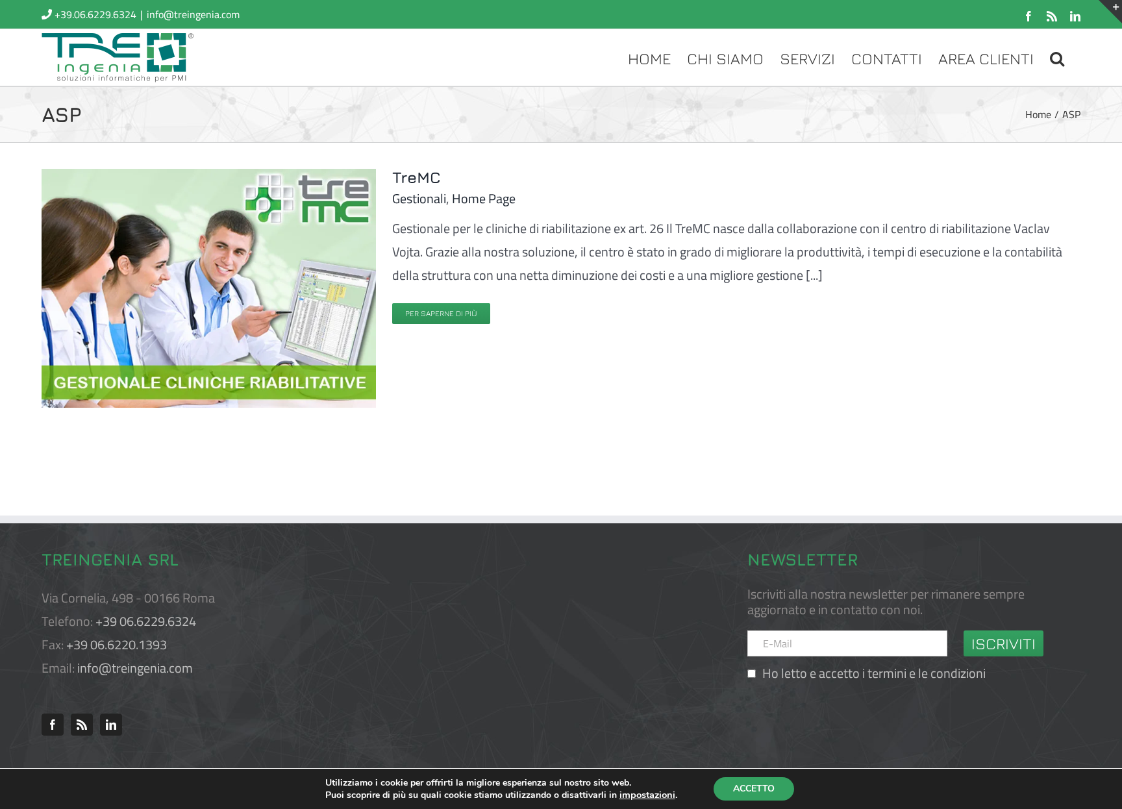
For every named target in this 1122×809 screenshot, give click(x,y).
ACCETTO (754, 788)
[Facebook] (53, 725)
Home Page (484, 198)
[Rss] (82, 725)
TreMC (416, 177)
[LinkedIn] (111, 725)
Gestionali (419, 198)
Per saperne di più (441, 313)
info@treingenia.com (193, 14)
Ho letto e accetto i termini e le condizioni (874, 673)
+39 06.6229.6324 (145, 621)
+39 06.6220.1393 (116, 644)
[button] (1057, 57)
